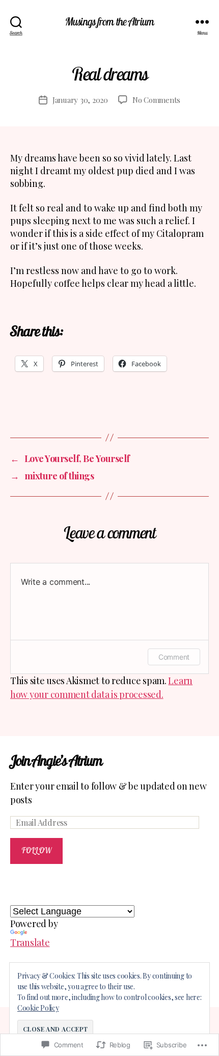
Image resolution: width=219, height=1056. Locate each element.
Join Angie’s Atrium (56, 760)
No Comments (156, 100)
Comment (173, 657)
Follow (36, 850)
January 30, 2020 (80, 100)
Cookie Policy (38, 1008)
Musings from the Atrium (109, 21)
